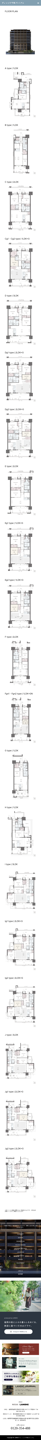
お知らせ (20, 1270)
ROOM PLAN (20, 1241)
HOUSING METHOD (20, 1248)
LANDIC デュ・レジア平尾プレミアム (24, 1437)
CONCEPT (20, 1234)
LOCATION (20, 1252)
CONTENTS (20, 1256)
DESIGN (20, 1237)
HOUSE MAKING (20, 1245)
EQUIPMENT (21, 1263)
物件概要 (20, 1274)
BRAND (20, 1259)
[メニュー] (38, 3)
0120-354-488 (20, 1428)
